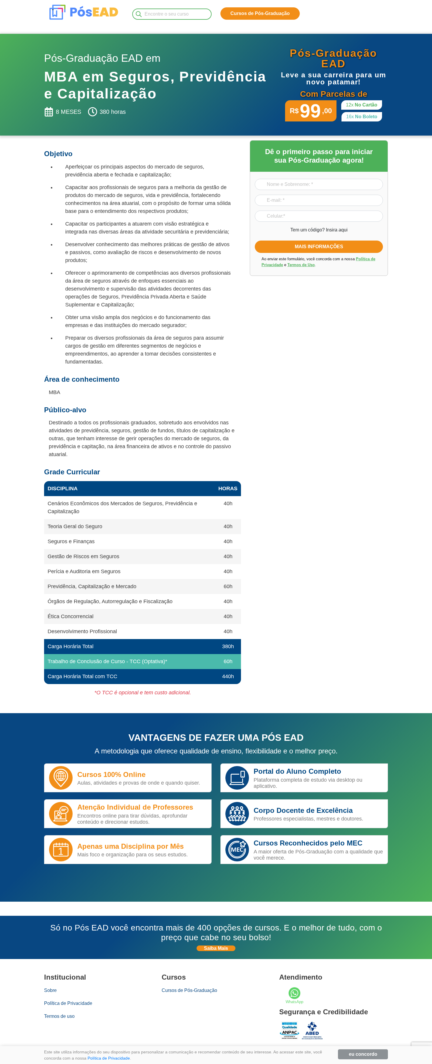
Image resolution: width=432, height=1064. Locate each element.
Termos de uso (59, 1016)
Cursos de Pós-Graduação (189, 990)
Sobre (50, 990)
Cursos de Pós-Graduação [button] (260, 13)
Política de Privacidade (68, 1003)
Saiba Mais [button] (216, 948)
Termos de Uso (301, 264)
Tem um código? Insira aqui (319, 229)
